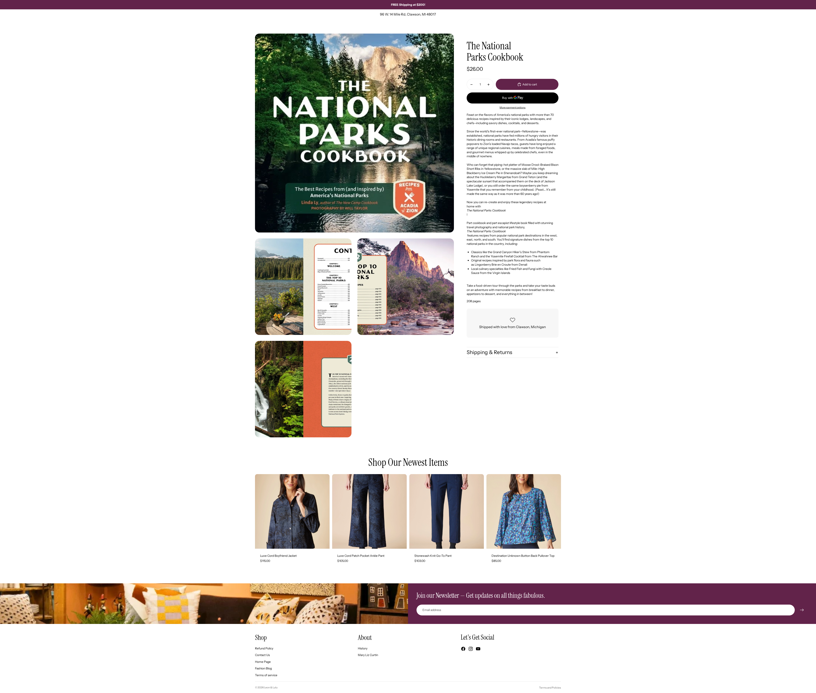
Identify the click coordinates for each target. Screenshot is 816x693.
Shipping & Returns (489, 352)
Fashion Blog (263, 668)
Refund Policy (264, 648)
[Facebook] (463, 648)
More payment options (513, 107)
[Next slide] (323, 511)
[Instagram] (470, 648)
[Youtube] (478, 648)
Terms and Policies (550, 687)
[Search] (538, 26)
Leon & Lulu (271, 687)
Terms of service (266, 675)
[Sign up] (802, 610)
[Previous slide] (261, 511)
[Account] (547, 26)
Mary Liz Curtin (368, 655)
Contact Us (262, 655)
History (362, 648)
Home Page (263, 662)
